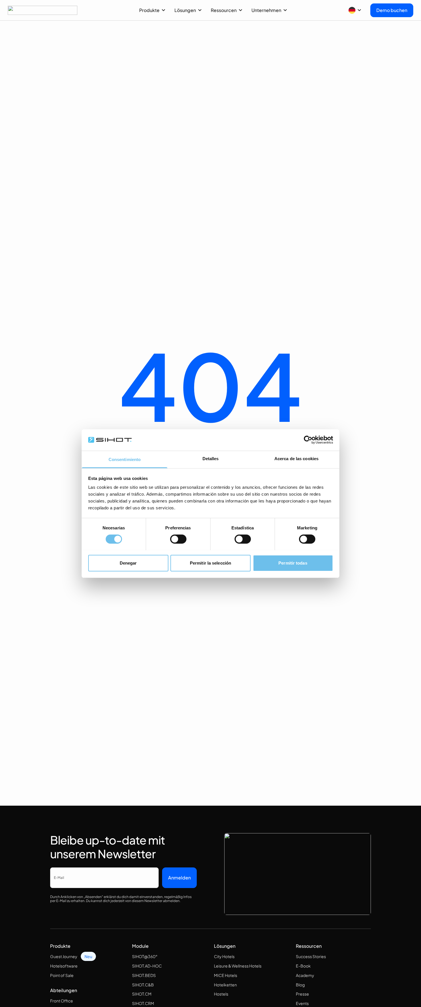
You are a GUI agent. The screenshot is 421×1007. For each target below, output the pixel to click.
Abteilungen (63, 990)
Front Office (61, 1000)
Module (140, 946)
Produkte (149, 10)
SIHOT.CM (142, 993)
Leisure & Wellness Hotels (237, 965)
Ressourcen (224, 10)
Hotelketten (225, 984)
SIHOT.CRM (143, 1003)
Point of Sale (62, 975)
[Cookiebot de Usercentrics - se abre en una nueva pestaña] (308, 440)
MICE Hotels (225, 975)
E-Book (303, 965)
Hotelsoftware (64, 965)
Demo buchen (391, 10)
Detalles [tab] (210, 458)
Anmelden (179, 878)
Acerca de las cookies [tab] (296, 458)
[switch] (178, 539)
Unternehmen (266, 10)
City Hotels (224, 956)
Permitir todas (292, 562)
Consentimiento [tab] (125, 459)
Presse (302, 993)
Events (302, 1003)
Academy (305, 975)
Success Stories (311, 956)
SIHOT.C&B (143, 984)
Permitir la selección (210, 562)
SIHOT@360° (145, 956)
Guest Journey (63, 956)
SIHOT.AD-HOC (147, 965)
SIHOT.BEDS (144, 975)
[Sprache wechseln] (355, 10)
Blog (300, 984)
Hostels (221, 993)
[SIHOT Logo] (42, 10)
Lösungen (185, 10)
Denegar (128, 562)
